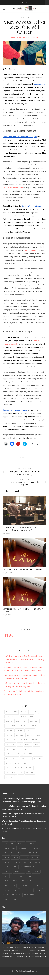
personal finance (13, 754)
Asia (8, 711)
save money (25, 758)
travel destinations (23, 768)
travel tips (11, 772)
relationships (11, 758)
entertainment (11, 725)
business (33, 711)
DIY (24, 721)
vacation (29, 772)
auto (15, 711)
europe (24, 725)
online (24, 749)
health (38, 735)
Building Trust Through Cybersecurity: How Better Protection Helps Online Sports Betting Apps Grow (24, 659)
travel (8, 768)
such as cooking (31, 250)
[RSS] (26, 2)
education (34, 721)
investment (10, 744)
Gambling (19, 735)
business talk (11, 716)
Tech (25, 763)
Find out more (40, 956)
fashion (9, 730)
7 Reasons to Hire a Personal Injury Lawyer (22, 569)
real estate (29, 754)
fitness (9, 735)
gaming (29, 735)
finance (19, 730)
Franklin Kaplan (17, 37)
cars (18, 721)
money (15, 749)
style (17, 763)
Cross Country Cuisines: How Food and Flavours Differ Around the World (20, 528)
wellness (9, 777)
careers (9, 721)
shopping (37, 758)
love (8, 749)
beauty (23, 711)
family (33, 725)
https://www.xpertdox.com (13, 188)
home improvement (20, 740)
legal (36, 744)
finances (29, 730)
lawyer (28, 744)
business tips (27, 716)
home (8, 740)
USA (21, 772)
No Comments (33, 37)
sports (8, 763)
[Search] (47, 2)
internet (34, 740)
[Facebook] (22, 2)
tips (32, 763)
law (20, 744)
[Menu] (4, 9)
